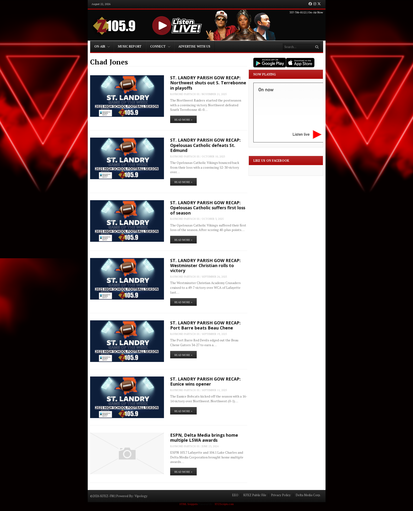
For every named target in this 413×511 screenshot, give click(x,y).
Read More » (183, 119)
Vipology (141, 496)
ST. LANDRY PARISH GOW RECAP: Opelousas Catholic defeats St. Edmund (205, 145)
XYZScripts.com (224, 504)
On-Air (99, 46)
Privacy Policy (281, 495)
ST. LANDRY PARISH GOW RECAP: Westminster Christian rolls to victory (205, 266)
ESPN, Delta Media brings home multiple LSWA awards (204, 437)
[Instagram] (314, 4)
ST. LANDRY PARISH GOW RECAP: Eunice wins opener (205, 381)
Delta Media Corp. (308, 495)
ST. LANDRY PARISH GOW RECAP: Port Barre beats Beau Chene (205, 325)
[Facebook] (310, 4)
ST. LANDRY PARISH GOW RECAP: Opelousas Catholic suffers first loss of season (207, 208)
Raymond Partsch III (184, 94)
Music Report (129, 46)
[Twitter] (319, 4)
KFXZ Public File (254, 495)
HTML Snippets (188, 504)
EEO (235, 495)
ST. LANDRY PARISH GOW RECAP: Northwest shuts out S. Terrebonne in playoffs (208, 83)
